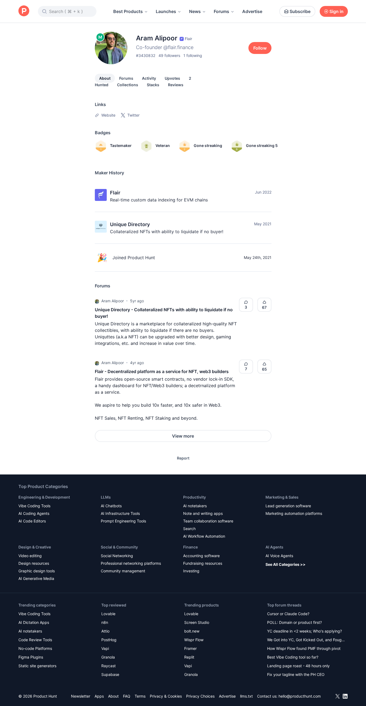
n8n (104, 622)
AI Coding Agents (33, 513)
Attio (105, 631)
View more (183, 436)
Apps (99, 696)
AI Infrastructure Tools (120, 513)
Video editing (30, 555)
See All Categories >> (285, 564)
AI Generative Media (36, 578)
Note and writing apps (203, 513)
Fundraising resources (202, 563)
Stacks (153, 84)
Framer (190, 648)
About (105, 78)
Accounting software (201, 555)
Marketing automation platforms (293, 513)
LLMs (106, 497)
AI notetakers (195, 505)
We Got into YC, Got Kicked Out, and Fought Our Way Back (306, 640)
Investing (191, 571)
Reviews (175, 84)
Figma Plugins (30, 657)
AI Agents (274, 547)
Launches (166, 11)
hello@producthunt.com (299, 696)
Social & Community (119, 547)
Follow (260, 48)
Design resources (33, 563)
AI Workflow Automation (204, 536)
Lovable (108, 613)
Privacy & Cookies (166, 696)
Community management (123, 571)
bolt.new (191, 631)
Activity (149, 78)
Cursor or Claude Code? (288, 613)
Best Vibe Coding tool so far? (292, 657)
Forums (221, 11)
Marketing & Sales (282, 497)
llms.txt (246, 696)
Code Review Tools (35, 639)
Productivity (194, 497)
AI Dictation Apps (33, 622)
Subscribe (300, 11)
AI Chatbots (111, 505)
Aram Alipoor (112, 301)
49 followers (169, 55)
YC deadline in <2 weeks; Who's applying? (304, 631)
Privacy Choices (200, 696)
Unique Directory (130, 224)
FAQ (126, 696)
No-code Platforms (35, 648)
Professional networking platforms (131, 563)
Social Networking (117, 555)
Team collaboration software (208, 521)
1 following (192, 55)
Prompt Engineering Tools (123, 521)
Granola (108, 657)
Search (189, 528)
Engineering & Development (44, 497)
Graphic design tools (36, 571)
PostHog (108, 639)
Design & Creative (34, 547)
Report (183, 458)
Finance (190, 547)
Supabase (110, 674)
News (195, 11)
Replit (189, 657)
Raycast (108, 665)
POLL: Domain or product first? (294, 622)
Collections (127, 84)
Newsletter (80, 696)
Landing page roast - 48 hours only (298, 665)
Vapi (105, 648)
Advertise (252, 11)
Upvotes (172, 78)
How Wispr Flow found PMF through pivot (304, 648)
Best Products (128, 11)
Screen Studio (196, 622)
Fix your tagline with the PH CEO (296, 674)
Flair (115, 192)
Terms (140, 696)
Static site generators (37, 665)
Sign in (336, 11)
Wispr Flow (193, 639)
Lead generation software (288, 505)
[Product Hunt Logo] (23, 11)
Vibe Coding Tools (34, 505)
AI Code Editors (32, 521)
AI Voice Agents (279, 555)
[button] (97, 301)
